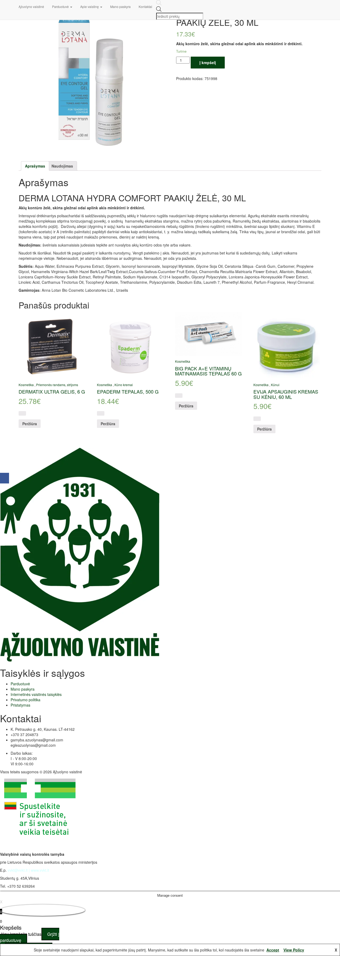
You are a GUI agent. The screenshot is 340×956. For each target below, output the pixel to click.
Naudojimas (62, 166)
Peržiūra (29, 423)
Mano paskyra (120, 6)
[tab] (35, 166)
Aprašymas (35, 166)
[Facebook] (4, 478)
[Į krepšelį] (22, 413)
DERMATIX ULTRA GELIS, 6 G (52, 391)
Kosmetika (26, 384)
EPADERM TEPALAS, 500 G (128, 391)
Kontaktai (145, 6)
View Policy (293, 950)
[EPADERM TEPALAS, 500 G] (130, 345)
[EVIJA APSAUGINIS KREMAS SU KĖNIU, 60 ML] (286, 345)
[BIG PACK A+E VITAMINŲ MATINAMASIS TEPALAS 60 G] (208, 334)
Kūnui (275, 384)
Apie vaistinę (90, 6)
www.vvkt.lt (40, 870)
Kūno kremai (123, 384)
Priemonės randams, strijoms (57, 384)
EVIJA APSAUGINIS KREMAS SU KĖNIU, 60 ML (285, 394)
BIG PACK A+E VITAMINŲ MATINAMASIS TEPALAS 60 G (208, 371)
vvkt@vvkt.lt (18, 870)
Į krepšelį (207, 62)
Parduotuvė (61, 6)
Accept (272, 950)
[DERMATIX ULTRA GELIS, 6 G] (52, 345)
